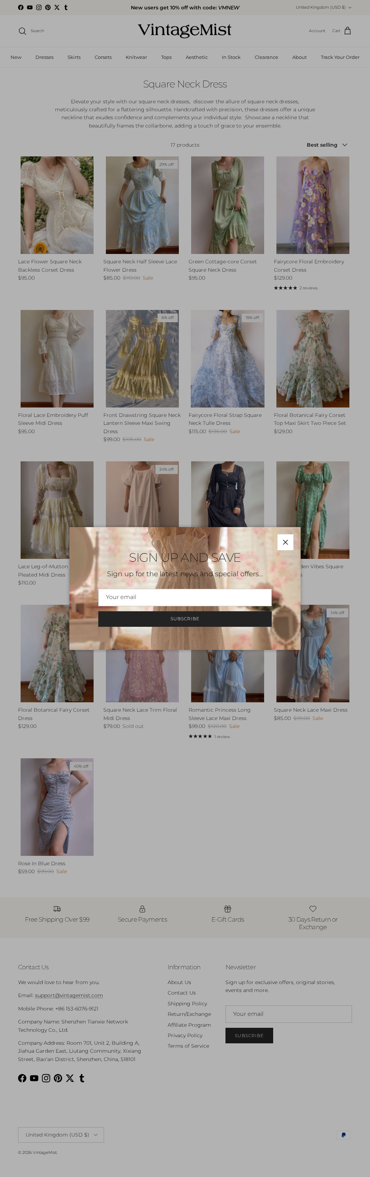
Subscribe (185, 618)
